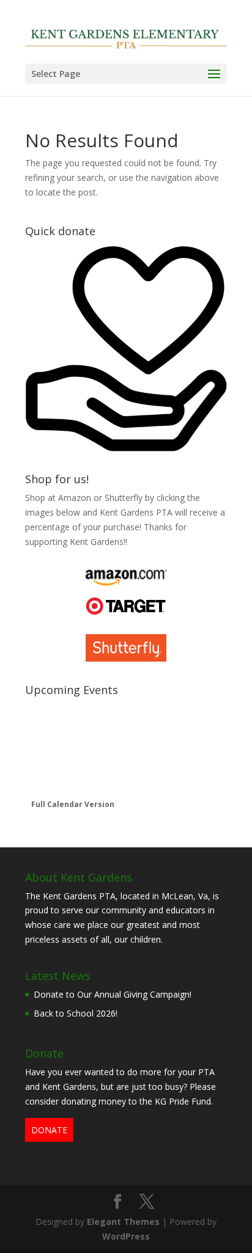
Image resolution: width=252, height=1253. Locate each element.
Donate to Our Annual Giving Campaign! (112, 994)
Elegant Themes (123, 1221)
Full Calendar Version (72, 804)
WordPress (126, 1236)
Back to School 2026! (75, 1013)
